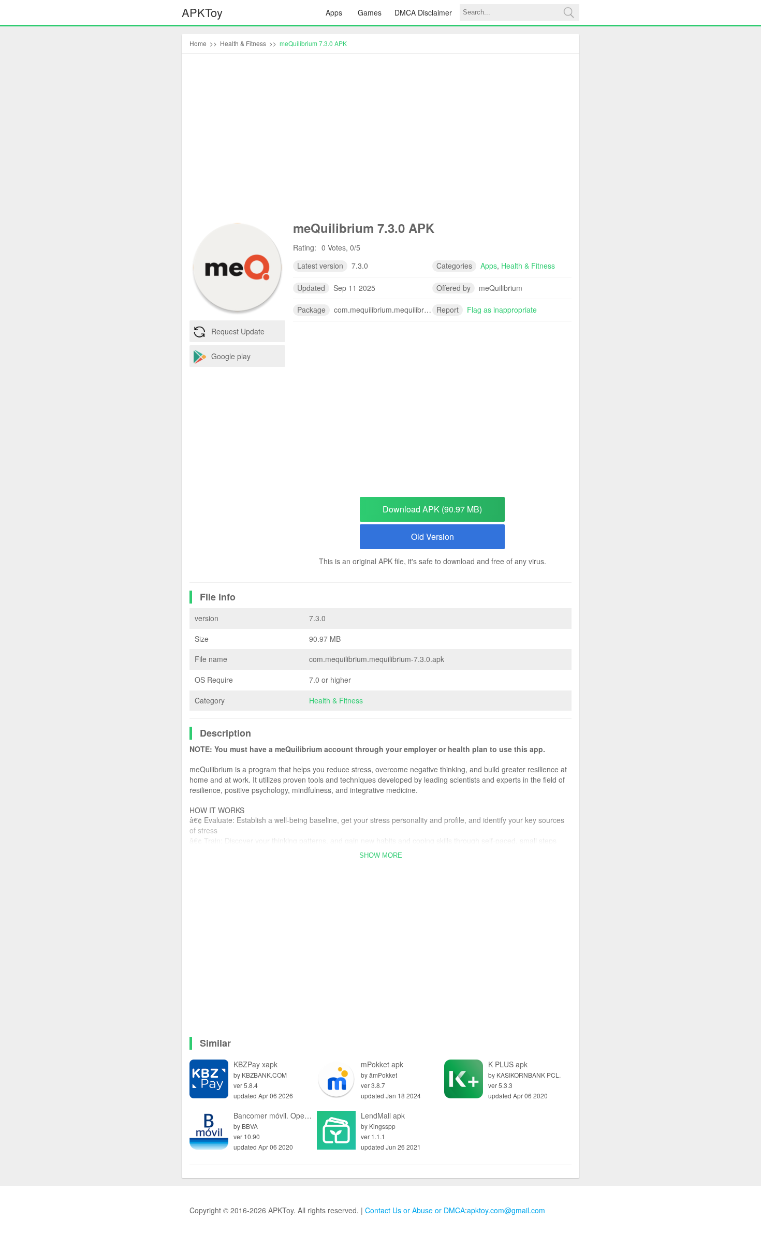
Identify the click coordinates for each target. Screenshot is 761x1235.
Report (447, 309)
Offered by (453, 288)
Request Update (238, 331)
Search (568, 12)
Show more (380, 855)
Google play (231, 356)
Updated (311, 288)
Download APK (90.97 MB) (432, 509)
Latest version (320, 265)
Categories (454, 265)
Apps (334, 12)
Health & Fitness (336, 700)
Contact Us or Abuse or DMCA (415, 1210)
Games (370, 12)
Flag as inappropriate (502, 309)
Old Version (432, 536)
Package (311, 309)
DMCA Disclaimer (423, 12)
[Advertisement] (380, 139)
